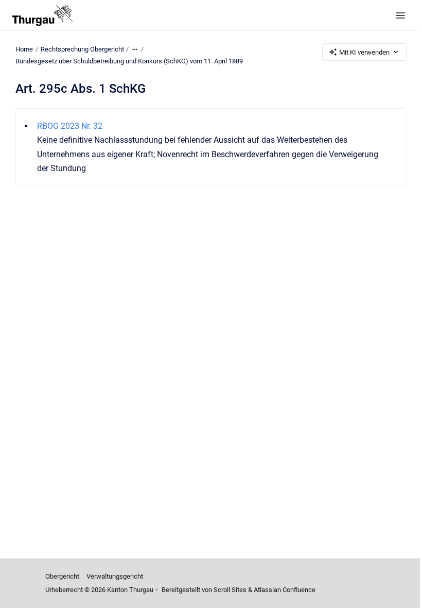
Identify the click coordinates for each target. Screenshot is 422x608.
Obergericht (62, 576)
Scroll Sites (230, 590)
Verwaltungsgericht (114, 576)
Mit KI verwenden (364, 52)
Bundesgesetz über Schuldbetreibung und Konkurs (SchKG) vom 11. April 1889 (129, 61)
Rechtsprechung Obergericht (82, 49)
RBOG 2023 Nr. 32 (69, 126)
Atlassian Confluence (284, 590)
